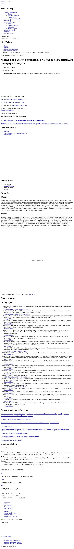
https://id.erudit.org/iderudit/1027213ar (15, 99)
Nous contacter (8, 508)
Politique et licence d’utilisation (13, 543)
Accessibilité (8, 505)
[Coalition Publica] (6, 536)
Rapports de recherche (14, 19)
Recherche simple (6, 36)
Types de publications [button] (10, 12)
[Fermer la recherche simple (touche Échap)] (3, 3)
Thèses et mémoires (13, 15)
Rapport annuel (12, 28)
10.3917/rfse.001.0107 (10, 351)
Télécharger (32, 294)
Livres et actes (12, 17)
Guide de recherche (9, 507)
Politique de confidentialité (11, 540)
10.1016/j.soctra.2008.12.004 (12, 309)
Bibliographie (8, 134)
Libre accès (11, 27)
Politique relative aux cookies (12, 542)
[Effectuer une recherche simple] (1, 3)
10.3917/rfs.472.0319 (10, 386)
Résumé (6, 131)
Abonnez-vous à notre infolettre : (11, 496)
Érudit (9, 23)
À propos (12, 22)
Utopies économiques (10, 50)
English (6, 31)
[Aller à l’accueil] (5, 1)
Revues (10, 14)
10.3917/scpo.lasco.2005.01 (12, 377)
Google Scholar (25, 309)
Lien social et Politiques (11, 49)
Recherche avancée (9, 30)
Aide (5, 503)
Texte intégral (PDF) (10, 133)
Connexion (7, 20)
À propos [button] (7, 22)
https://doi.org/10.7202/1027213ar (14, 102)
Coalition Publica (13, 25)
